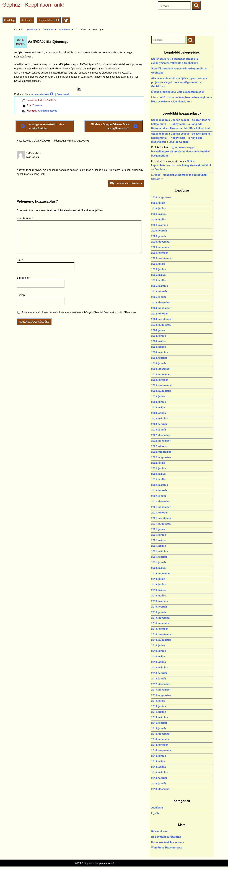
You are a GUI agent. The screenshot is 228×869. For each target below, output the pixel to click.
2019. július (158, 579)
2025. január (158, 297)
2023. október (159, 379)
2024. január (158, 363)
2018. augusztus (161, 639)
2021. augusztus (161, 523)
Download (62, 94)
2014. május (158, 761)
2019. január (158, 612)
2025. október (159, 252)
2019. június (158, 584)
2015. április (158, 711)
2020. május (158, 568)
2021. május (158, 540)
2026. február (159, 230)
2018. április (158, 662)
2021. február (159, 556)
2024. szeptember (161, 319)
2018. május (158, 656)
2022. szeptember (161, 451)
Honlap (21, 295)
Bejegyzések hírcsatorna (166, 836)
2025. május (158, 274)
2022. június (158, 468)
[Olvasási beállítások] (66, 20)
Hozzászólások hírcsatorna (167, 842)
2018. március (159, 667)
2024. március (159, 352)
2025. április (158, 280)
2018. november (160, 623)
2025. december (160, 241)
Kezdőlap (9, 20)
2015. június (158, 706)
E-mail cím (23, 277)
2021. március (159, 551)
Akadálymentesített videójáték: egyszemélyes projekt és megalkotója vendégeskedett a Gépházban (179, 82)
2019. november (160, 573)
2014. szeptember (161, 750)
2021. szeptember (161, 518)
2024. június (158, 335)
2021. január (158, 562)
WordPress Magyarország (166, 847)
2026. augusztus (161, 197)
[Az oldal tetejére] (218, 859)
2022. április (158, 479)
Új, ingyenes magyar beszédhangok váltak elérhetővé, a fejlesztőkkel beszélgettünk (180, 151)
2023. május (158, 407)
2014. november (160, 739)
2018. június (158, 651)
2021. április (158, 545)
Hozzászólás (25, 218)
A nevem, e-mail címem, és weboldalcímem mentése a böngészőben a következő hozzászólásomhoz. (79, 312)
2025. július (158, 263)
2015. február (159, 722)
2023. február (159, 424)
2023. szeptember (161, 385)
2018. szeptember (161, 634)
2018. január (158, 678)
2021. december (160, 501)
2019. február (159, 606)
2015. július (158, 700)
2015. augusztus (161, 695)
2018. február (159, 673)
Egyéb (53, 110)
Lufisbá (155, 175)
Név (20, 260)
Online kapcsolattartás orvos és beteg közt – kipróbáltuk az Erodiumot (181, 165)
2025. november (160, 247)
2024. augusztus (161, 324)
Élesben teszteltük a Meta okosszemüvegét (177, 92)
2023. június (158, 402)
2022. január (158, 496)
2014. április (158, 767)
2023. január (158, 429)
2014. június (158, 755)
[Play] (79, 89)
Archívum (26, 20)
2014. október (159, 744)
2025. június (158, 269)
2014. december (160, 733)
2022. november (160, 440)
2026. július (158, 203)
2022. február (159, 490)
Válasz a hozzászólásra (129, 183)
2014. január (158, 783)
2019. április (158, 595)
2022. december (160, 435)
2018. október (159, 628)
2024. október (159, 313)
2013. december (160, 789)
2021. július (158, 529)
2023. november (160, 374)
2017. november (160, 689)
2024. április (158, 346)
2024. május (158, 341)
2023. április (158, 413)
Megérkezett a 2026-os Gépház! (170, 141)
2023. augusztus (161, 390)
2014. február (159, 778)
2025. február (159, 291)
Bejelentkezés (159, 831)
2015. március (159, 717)
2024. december (160, 302)
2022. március (159, 485)
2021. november (160, 507)
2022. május (158, 473)
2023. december (160, 369)
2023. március (159, 418)
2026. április (158, 219)
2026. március (159, 225)
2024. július (158, 330)
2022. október (159, 446)
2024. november (160, 308)
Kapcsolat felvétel (49, 20)
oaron (38, 105)
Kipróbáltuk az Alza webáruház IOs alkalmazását (180, 128)
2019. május (158, 590)
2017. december (160, 684)
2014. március (159, 772)
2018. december (160, 617)
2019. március (159, 601)
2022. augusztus (161, 457)
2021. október (159, 512)
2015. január (158, 728)
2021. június (158, 534)
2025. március (159, 286)
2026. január (158, 236)
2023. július (158, 396)
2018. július (158, 645)
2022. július (158, 462)
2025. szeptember (161, 258)
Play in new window (37, 94)
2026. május (158, 214)
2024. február (159, 357)
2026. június (158, 208)
